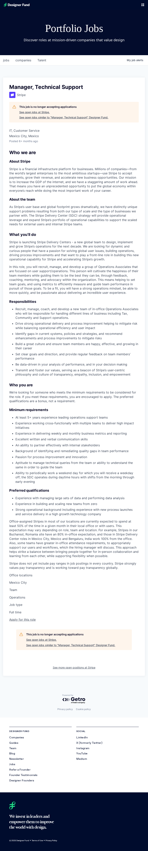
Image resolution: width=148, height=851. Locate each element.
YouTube (82, 753)
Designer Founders (21, 780)
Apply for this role (22, 619)
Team (12, 748)
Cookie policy (83, 709)
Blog (12, 753)
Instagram (83, 748)
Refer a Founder (19, 769)
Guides (13, 743)
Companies (16, 737)
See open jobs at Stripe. (34, 112)
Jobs (12, 764)
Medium (81, 759)
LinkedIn (82, 737)
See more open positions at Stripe (74, 667)
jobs (6, 60)
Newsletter (16, 759)
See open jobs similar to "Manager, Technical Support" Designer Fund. (63, 117)
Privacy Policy (51, 840)
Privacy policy (65, 709)
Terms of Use (37, 840)
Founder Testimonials (23, 775)
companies (23, 60)
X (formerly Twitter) (89, 743)
